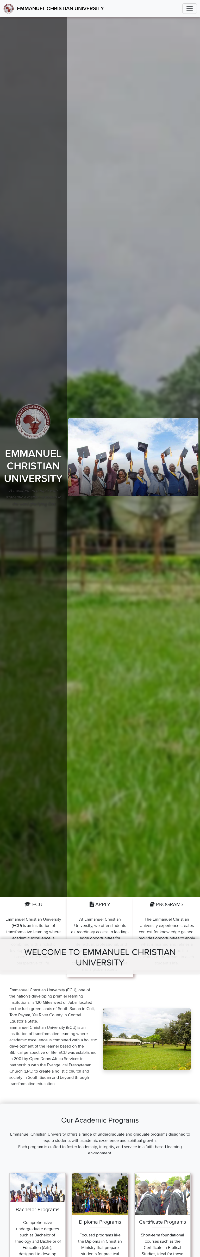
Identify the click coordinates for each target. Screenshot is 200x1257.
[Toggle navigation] (189, 8)
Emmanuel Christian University (60, 8)
